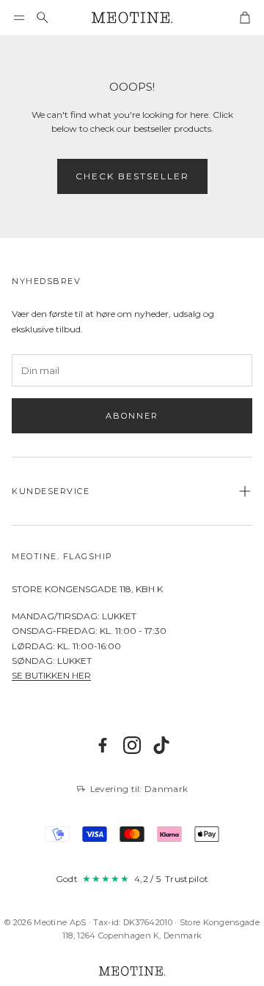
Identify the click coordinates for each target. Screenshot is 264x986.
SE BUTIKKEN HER (51, 675)
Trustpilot (186, 878)
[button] (19, 17)
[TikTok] (161, 745)
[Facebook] (102, 745)
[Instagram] (132, 745)
